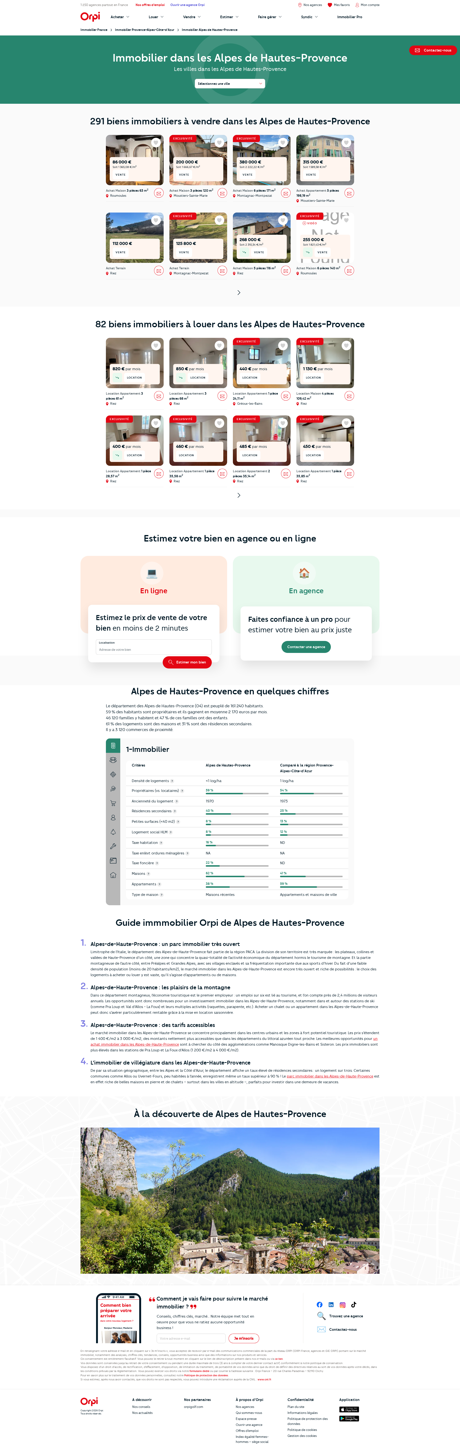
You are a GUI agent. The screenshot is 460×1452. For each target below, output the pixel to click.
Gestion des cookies (302, 1436)
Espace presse (246, 1419)
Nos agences (245, 1407)
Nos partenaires (197, 1400)
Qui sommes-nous (249, 1413)
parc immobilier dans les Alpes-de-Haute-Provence (330, 1076)
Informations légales (303, 1413)
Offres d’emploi (247, 1431)
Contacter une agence (306, 647)
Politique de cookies (302, 1430)
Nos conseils (141, 1407)
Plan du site (296, 1407)
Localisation (107, 642)
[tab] (113, 745)
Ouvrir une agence (249, 1425)
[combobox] (99, 649)
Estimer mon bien (190, 662)
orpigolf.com (193, 1407)
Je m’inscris (243, 1338)
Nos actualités (142, 1413)
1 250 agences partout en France (104, 5)
